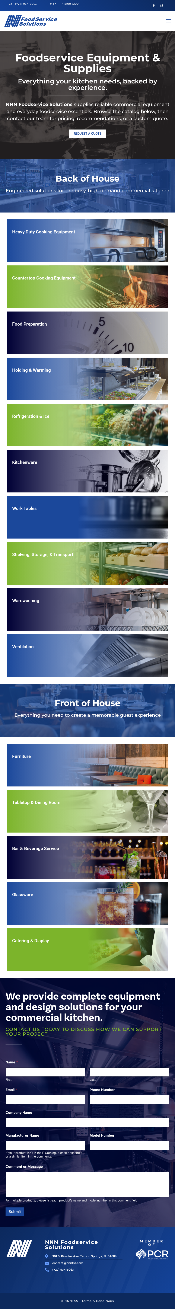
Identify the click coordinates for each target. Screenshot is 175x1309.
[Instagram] (161, 5)
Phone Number (102, 1090)
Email (11, 1090)
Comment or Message (24, 1167)
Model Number (102, 1135)
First (9, 1079)
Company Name (19, 1113)
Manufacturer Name (22, 1135)
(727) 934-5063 (26, 3)
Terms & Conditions (98, 1301)
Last (93, 1079)
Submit (15, 1212)
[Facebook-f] (154, 5)
